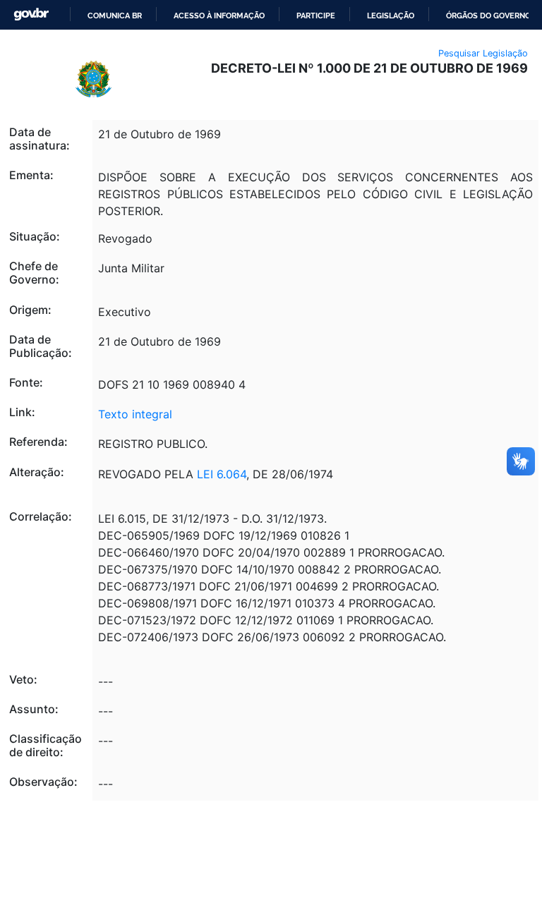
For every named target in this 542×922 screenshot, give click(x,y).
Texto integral (135, 414)
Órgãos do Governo (488, 15)
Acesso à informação (219, 15)
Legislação (390, 15)
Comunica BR (115, 15)
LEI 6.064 (221, 474)
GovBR (31, 14)
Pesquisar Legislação (483, 53)
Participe (315, 15)
